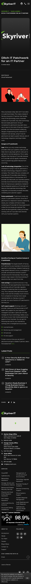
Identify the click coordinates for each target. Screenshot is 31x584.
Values (3, 536)
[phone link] (21, 3)
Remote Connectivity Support (22, 489)
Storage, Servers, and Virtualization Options (8, 484)
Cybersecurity (5, 476)
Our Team (4, 538)
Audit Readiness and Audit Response (22, 503)
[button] (15, 423)
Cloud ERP (4, 473)
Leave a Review (6, 564)
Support (3, 549)
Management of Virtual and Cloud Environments (21, 475)
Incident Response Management (21, 498)
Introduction (5, 533)
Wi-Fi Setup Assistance (5, 499)
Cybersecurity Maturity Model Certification (20, 508)
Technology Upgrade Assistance (22, 480)
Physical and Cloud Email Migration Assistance (7, 494)
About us (4, 529)
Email (3, 557)
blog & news (15, 11)
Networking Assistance (5, 479)
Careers (3, 541)
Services (4, 468)
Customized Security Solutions (7, 504)
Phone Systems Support (21, 494)
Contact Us (4, 547)
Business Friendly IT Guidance (22, 485)
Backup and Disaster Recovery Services (7, 488)
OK (27, 578)
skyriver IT (5, 11)
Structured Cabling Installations (7, 508)
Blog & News (5, 544)
